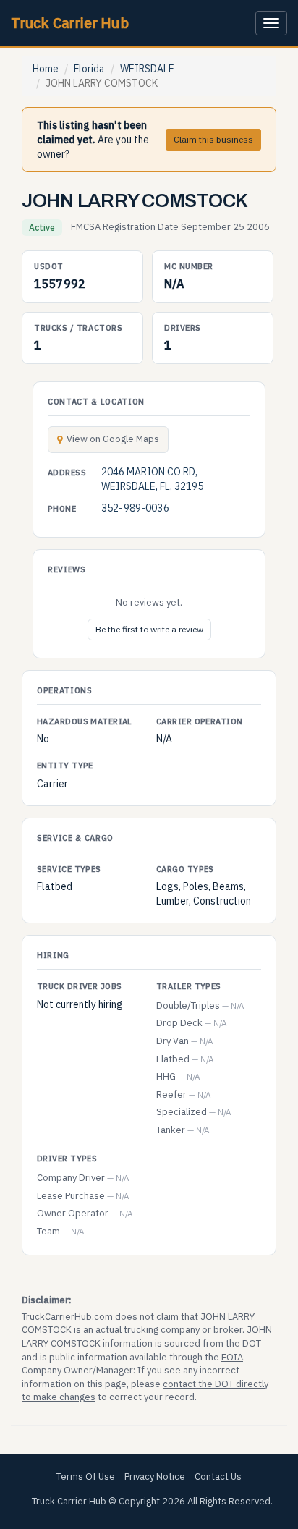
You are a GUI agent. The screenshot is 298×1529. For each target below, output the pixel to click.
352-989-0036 (135, 507)
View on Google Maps (113, 439)
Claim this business (213, 139)
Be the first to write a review (149, 629)
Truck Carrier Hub (70, 23)
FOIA (232, 1357)
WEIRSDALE (147, 68)
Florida (89, 68)
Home (46, 68)
